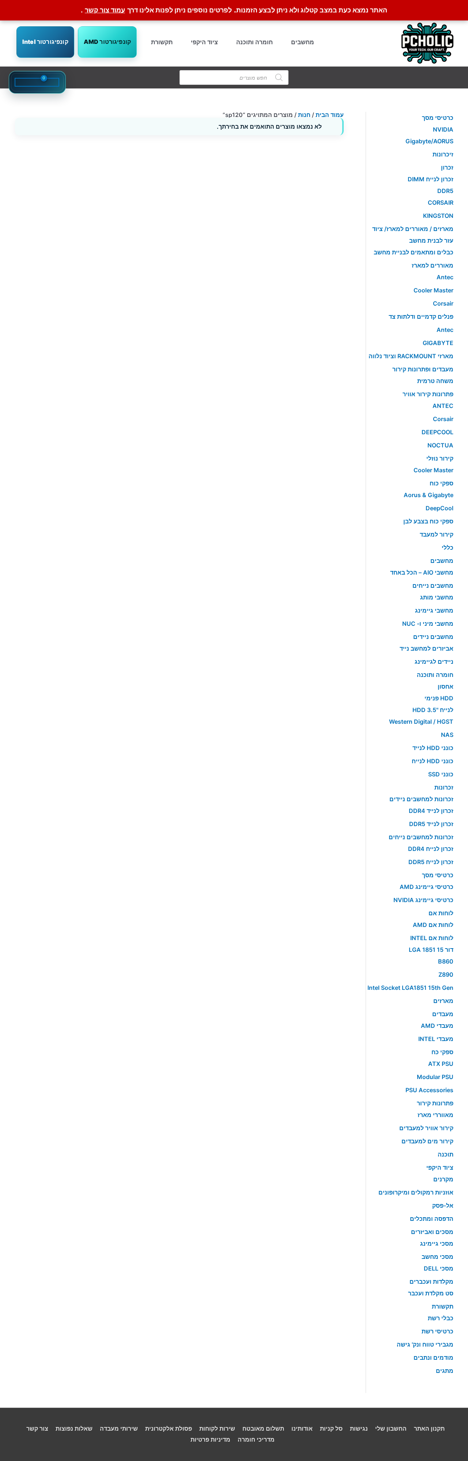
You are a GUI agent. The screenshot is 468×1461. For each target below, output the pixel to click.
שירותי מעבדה (119, 1428)
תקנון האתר (429, 1428)
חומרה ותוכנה (254, 42)
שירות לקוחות (217, 1428)
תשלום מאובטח (263, 1428)
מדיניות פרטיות (210, 1439)
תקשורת (162, 42)
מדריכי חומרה (256, 1439)
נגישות (359, 1428)
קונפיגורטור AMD (107, 41)
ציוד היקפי (204, 42)
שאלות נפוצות (74, 1428)
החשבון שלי (391, 1428)
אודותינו (302, 1428)
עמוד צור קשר (105, 10)
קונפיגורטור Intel (45, 41)
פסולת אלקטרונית (168, 1428)
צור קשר (37, 1428)
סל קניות (331, 1428)
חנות (304, 114)
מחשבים (302, 42)
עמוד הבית (330, 114)
